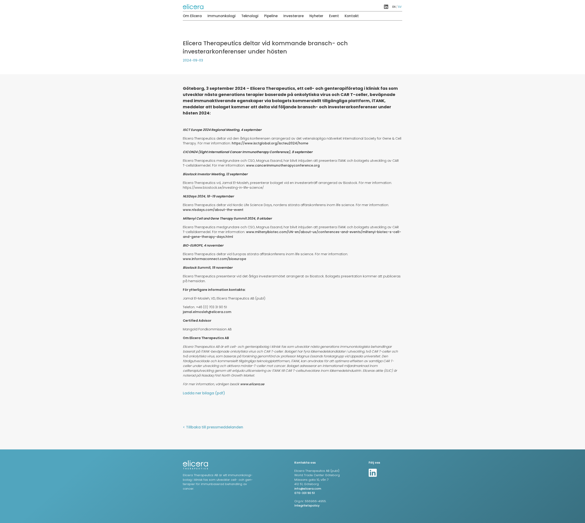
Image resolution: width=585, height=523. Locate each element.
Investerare (293, 15)
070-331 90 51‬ (304, 493)
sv (400, 7)
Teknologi (249, 15)
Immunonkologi (221, 15)
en (394, 7)
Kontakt (352, 15)
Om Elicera (192, 15)
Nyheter (316, 15)
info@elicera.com (307, 488)
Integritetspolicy (307, 505)
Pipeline (271, 15)
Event (334, 15)
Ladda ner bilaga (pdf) (204, 393)
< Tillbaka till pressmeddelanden (213, 427)
